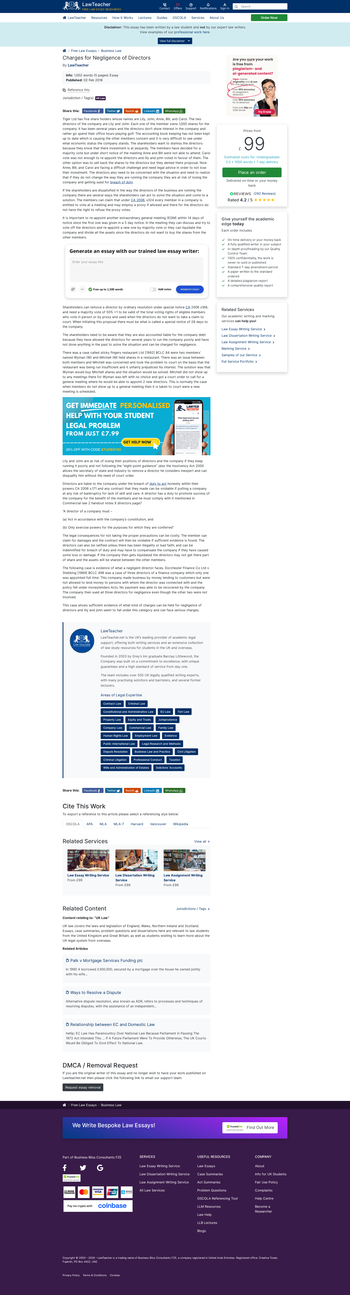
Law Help (204, 1215)
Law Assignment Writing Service (247, 342)
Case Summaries (210, 1174)
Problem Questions (211, 1190)
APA (89, 824)
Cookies (115, 1275)
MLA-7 (119, 824)
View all (200, 841)
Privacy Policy (71, 1275)
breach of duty (121, 182)
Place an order (252, 172)
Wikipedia (180, 824)
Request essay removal (83, 1087)
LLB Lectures (207, 1223)
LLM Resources (209, 1206)
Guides (162, 18)
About (259, 1166)
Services (197, 18)
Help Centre (264, 1198)
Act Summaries (208, 1182)
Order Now (269, 18)
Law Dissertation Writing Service (247, 335)
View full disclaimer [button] (173, 41)
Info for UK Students (270, 1174)
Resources (99, 18)
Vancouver (158, 824)
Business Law (111, 51)
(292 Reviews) (265, 193)
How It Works (122, 18)
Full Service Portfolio (238, 361)
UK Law (100, 98)
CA (188, 307)
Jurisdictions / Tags (191, 909)
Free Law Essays (84, 51)
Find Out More (259, 1127)
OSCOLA (179, 18)
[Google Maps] (100, 1167)
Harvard (137, 824)
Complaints (263, 1190)
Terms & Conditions (95, 1275)
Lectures (145, 18)
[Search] (236, 6)
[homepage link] (65, 51)
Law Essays (206, 1166)
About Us (217, 18)
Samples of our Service (240, 355)
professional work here (191, 32)
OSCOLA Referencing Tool (217, 1198)
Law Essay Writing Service (242, 329)
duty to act (157, 484)
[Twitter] (83, 1167)
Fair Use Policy (266, 1182)
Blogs (201, 1231)
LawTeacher (76, 18)
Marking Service (234, 348)
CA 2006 (137, 200)
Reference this (79, 90)
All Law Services (152, 1190)
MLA (103, 824)
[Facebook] (66, 1167)
